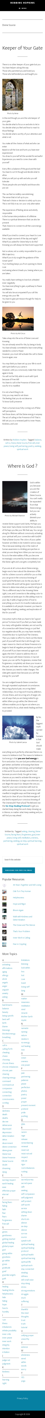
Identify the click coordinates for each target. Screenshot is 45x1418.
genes (4, 1232)
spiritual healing (27, 1244)
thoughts (25, 1316)
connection (7, 1095)
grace (4, 1264)
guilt (4, 1278)
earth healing (7, 1183)
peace (23, 1084)
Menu (24, 8)
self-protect (26, 1201)
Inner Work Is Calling (21, 938)
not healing (25, 1046)
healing (5, 1286)
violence (24, 1347)
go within (6, 1260)
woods (23, 1366)
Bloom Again (18, 910)
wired (23, 1358)
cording (5, 1103)
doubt (4, 1165)
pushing (24, 1116)
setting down (26, 1212)
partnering (23, 446)
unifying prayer (27, 1335)
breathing (6, 1037)
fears (4, 1216)
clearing (31, 831)
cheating (6, 1052)
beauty (5, 1012)
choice (13, 443)
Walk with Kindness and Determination (22, 918)
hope (4, 1304)
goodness (6, 1257)
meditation (25, 838)
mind (23, 1009)
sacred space (26, 1183)
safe (23, 1187)
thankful (24, 1309)
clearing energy (9, 1078)
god (33, 834)
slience (24, 1230)
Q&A (23, 1124)
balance (38, 440)
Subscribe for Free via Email (18, 870)
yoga (23, 1381)
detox (4, 1139)
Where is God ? (22, 466)
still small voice (27, 1280)
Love (23, 979)
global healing (8, 1242)
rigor (23, 1164)
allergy (5, 975)
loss (22, 971)
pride (23, 1112)
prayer (24, 1102)
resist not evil (26, 1153)
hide (4, 1297)
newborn (25, 1039)
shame (24, 1215)
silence (24, 1223)
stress (23, 1287)
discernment (7, 1143)
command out (8, 1085)
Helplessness (18, 897)
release (24, 1139)
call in (7, 443)
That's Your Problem (21, 931)
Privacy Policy (22, 1398)
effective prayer (9, 1191)
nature (24, 1035)
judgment (6, 1364)
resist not (25, 1150)
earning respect (9, 1180)
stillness (24, 1276)
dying (4, 1172)
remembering (27, 1143)
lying (23, 990)
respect (24, 1157)
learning (5, 1380)
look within (25, 968)
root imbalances (28, 1168)
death (4, 1114)
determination (8, 1136)
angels (5, 982)
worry (23, 1369)
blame (5, 1026)
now (23, 1050)
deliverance (7, 1125)
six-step (23, 841)
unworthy (25, 1339)
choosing (6, 1060)
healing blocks (8, 1290)
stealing (24, 1272)
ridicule (24, 1161)
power (24, 1098)
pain (23, 1073)
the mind (24, 1313)
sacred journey (27, 1179)
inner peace (7, 1338)
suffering (25, 1301)
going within (7, 1253)
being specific (8, 1016)
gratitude (6, 1268)
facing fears (16, 834)
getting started (8, 1239)
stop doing (25, 1283)
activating (6, 964)
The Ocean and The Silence (24, 925)
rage (23, 1136)
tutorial (24, 1327)
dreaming (6, 1168)
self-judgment (27, 1197)
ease (4, 1187)
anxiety (5, 993)
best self (6, 1019)
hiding (4, 1301)
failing (4, 1206)
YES (22, 1377)
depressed (6, 1129)
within (23, 1362)
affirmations (7, 968)
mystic (24, 1020)
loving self (13, 446)
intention (6, 1348)
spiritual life (26, 1262)
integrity (5, 1345)
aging (4, 972)
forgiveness (26, 834)
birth (4, 1023)
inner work (6, 1341)
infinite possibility (9, 1330)
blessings (6, 1030)
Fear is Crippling (19, 944)
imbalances (7, 1327)
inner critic (6, 1334)
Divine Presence (8, 1157)
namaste (24, 1028)
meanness (25, 1002)
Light (4, 1383)
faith (4, 1209)
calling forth (7, 1049)
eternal (5, 1194)
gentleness (7, 1235)
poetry (31, 446)
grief (4, 1271)
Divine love (6, 1154)
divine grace (7, 1150)
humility (5, 1312)
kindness (5, 1372)
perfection (25, 1087)
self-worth (25, 1205)
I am (4, 1320)
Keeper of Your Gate (22, 48)
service (24, 1208)
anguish (5, 990)
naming (24, 1032)
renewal (24, 1146)
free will (31, 443)
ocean (23, 1058)
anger (4, 986)
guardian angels (9, 1275)
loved (23, 983)
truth (23, 1324)
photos (24, 1091)
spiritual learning (34, 841)
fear (4, 1213)
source (24, 1237)
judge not (6, 1360)
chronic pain (7, 1070)
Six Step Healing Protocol (18, 806)
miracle (24, 1013)
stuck (23, 1298)
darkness (6, 1111)
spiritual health (27, 1255)
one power (25, 1065)
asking (24, 831)
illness (4, 1323)
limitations (25, 960)
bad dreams (7, 1005)
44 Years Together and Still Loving (27, 885)
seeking (38, 446)
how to (5, 1308)
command (6, 1081)
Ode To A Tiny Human (22, 891)
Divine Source (22, 443)
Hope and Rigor (19, 904)
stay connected (27, 1269)
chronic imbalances (10, 1067)
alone (4, 979)
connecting (7, 1092)
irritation (5, 1352)
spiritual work (22, 449)
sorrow (24, 1233)
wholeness (25, 1355)
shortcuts (25, 1219)
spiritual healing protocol (27, 1249)
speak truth (26, 1241)
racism (24, 1132)
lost (22, 975)
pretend (24, 1109)
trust (23, 1320)
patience (24, 1080)
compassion (7, 1088)
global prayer (8, 1246)
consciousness (8, 1099)
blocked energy (8, 1034)
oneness (34, 838)
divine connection (9, 1147)
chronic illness (8, 1063)
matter (24, 998)
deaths (5, 1118)
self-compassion (28, 1194)
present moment (28, 1105)
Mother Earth (27, 1016)
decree (5, 1121)
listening (24, 964)
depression (7, 1132)
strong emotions (28, 1290)
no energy (25, 1042)
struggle (24, 1294)
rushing (24, 1171)
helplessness (7, 1294)
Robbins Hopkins (22, 3)
